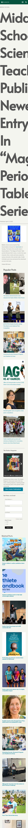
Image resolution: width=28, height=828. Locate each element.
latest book (18, 247)
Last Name (7, 512)
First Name (7, 505)
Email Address (8, 499)
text (7, 524)
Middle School (5, 7)
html (7, 522)
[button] (22, 2)
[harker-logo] (5, 2)
